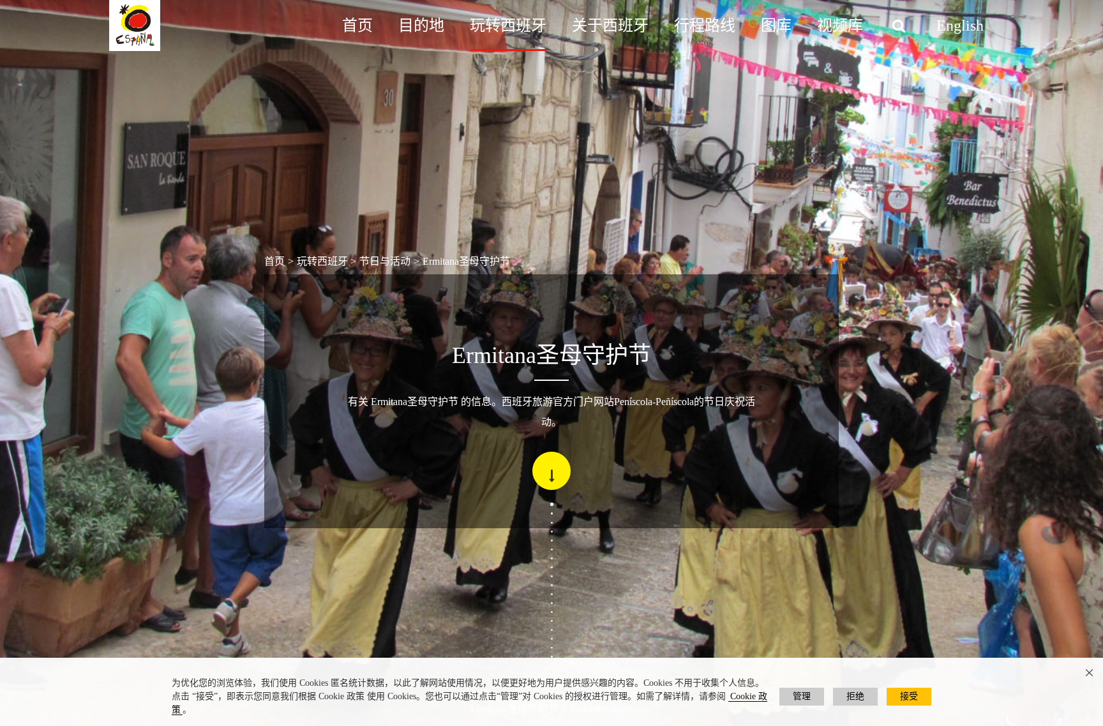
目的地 (421, 25)
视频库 (840, 25)
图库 (776, 25)
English (960, 25)
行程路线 (704, 25)
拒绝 (855, 696)
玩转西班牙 (508, 25)
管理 (802, 696)
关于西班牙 (610, 25)
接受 (909, 696)
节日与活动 (384, 261)
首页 (357, 25)
